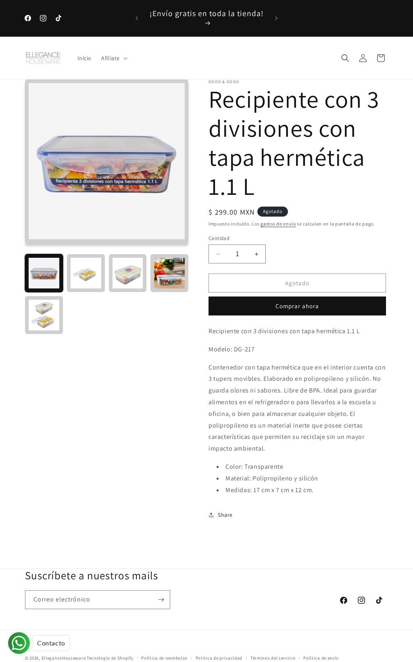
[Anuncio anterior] (137, 18)
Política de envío (321, 658)
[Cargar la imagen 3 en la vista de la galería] (128, 273)
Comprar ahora (297, 306)
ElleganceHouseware (64, 658)
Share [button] (225, 514)
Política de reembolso (164, 658)
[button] (113, 58)
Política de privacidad (219, 658)
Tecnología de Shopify (110, 658)
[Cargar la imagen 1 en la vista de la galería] (44, 273)
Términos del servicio (273, 658)
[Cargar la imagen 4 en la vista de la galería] (169, 273)
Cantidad (219, 238)
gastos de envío (278, 224)
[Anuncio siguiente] (276, 18)
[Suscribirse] (161, 599)
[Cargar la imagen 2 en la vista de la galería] (86, 273)
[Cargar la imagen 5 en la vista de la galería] (44, 315)
